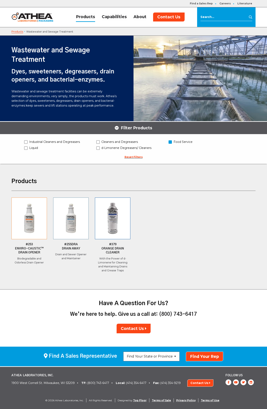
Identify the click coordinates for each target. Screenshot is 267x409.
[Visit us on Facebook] (228, 382)
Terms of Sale (161, 400)
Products (85, 16)
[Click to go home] (32, 17)
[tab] (133, 127)
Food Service (183, 142)
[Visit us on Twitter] (243, 382)
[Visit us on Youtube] (236, 382)
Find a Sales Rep (201, 3)
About (140, 16)
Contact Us (168, 17)
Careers (225, 3)
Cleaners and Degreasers (119, 142)
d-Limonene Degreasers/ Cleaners (126, 148)
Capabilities (114, 16)
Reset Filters (134, 157)
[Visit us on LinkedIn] (251, 382)
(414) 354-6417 (131, 383)
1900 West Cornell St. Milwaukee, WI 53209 (43, 383)
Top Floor (140, 400)
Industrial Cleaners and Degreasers (54, 142)
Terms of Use (210, 400)
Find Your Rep (204, 356)
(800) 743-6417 (178, 314)
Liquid (33, 148)
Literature (244, 3)
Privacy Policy (186, 400)
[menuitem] (201, 3)
